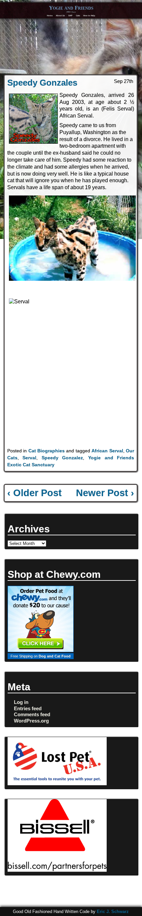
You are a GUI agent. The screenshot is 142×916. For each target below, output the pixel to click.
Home (50, 15)
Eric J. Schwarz (113, 911)
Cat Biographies (46, 450)
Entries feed (28, 708)
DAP (70, 15)
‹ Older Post (34, 493)
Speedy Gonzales (42, 82)
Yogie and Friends (71, 8)
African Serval (107, 450)
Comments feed (32, 714)
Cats (78, 15)
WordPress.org (31, 721)
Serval (29, 457)
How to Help (89, 15)
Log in (21, 702)
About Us (60, 15)
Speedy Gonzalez (62, 457)
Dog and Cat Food (55, 656)
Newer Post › (105, 493)
